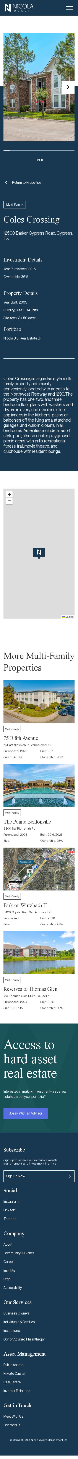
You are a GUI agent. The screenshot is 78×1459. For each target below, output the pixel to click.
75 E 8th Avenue (20, 738)
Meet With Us (13, 1416)
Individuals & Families (19, 1322)
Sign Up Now (15, 1176)
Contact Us (11, 1425)
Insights (9, 1270)
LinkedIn (9, 1210)
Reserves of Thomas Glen (30, 989)
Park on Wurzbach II (25, 905)
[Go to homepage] (19, 7)
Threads (9, 1219)
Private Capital (14, 1373)
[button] (69, 8)
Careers (9, 1262)
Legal (7, 1279)
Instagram (11, 1201)
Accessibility (12, 1288)
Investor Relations (16, 1391)
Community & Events (18, 1253)
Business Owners (16, 1313)
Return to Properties (26, 182)
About (7, 1244)
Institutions (11, 1331)
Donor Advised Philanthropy (24, 1339)
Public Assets (13, 1365)
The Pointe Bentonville (27, 822)
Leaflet (69, 616)
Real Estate (12, 1382)
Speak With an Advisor (25, 1113)
